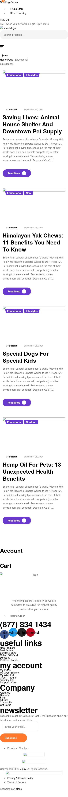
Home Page (6, 59)
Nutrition (31, 422)
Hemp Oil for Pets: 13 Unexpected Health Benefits (32, 471)
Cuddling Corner (9, 2)
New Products (7, 647)
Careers (4, 695)
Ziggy (23, 769)
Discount (5, 657)
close (19, 789)
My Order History (9, 672)
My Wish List (7, 675)
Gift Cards (5, 705)
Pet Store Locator (9, 660)
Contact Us (6, 702)
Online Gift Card (9, 655)
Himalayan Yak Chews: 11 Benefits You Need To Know (33, 242)
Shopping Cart (8, 682)
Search (63, 34)
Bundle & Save (8, 652)
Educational (14, 75)
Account (11, 550)
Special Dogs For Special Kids (26, 356)
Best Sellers (6, 650)
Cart (5, 565)
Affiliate (4, 700)
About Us (5, 692)
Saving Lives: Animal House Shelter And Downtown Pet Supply (32, 124)
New (28, 193)
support (13, 109)
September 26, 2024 (33, 109)
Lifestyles (32, 75)
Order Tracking (8, 677)
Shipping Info (7, 680)
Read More (13, 173)
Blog (2, 697)
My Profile (5, 670)
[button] (4, 19)
